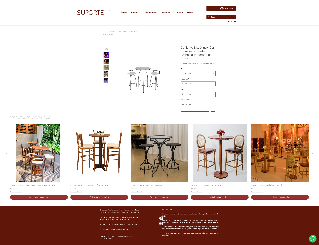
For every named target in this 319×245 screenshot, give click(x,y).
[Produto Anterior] (6, 153)
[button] (232, 21)
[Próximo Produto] (312, 153)
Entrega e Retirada (16, 192)
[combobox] (198, 73)
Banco (184, 68)
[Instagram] (161, 223)
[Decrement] (182, 104)
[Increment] (190, 104)
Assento (185, 79)
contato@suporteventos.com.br (116, 229)
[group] (159, 162)
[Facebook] (161, 218)
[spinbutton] (186, 104)
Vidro (183, 89)
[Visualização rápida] (39, 153)
